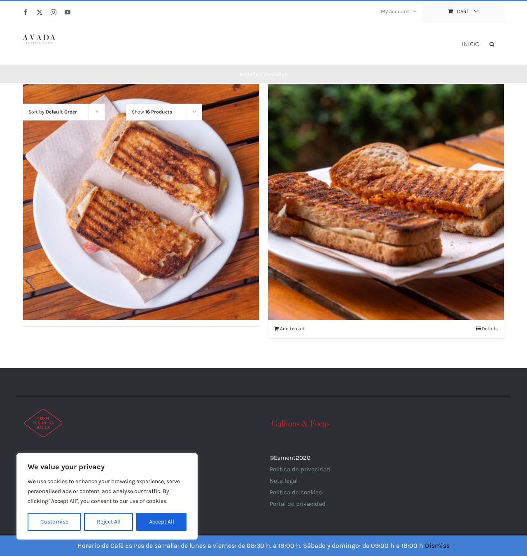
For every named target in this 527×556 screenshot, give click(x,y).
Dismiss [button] (437, 545)
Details (490, 328)
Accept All (161, 521)
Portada (249, 74)
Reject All (109, 521)
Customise (54, 521)
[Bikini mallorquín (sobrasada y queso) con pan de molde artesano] (386, 202)
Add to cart (292, 328)
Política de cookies (296, 492)
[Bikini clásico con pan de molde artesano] (141, 202)
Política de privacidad (300, 469)
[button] (492, 43)
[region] (107, 496)
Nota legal (284, 480)
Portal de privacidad (298, 503)
